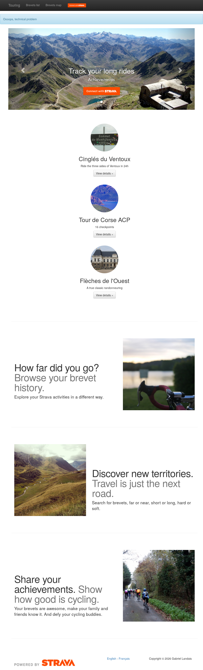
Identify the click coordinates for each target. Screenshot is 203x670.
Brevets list (33, 5)
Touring (14, 5)
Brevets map (53, 5)
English (112, 658)
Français (124, 658)
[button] (22, 69)
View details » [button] (104, 173)
